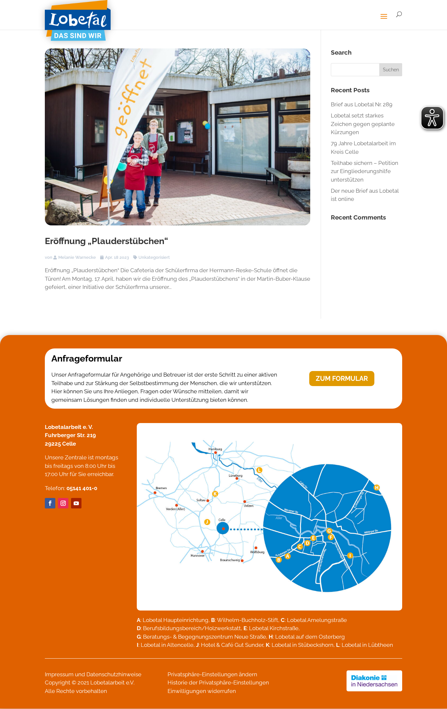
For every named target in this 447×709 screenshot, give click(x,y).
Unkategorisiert (154, 257)
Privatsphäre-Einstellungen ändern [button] (212, 674)
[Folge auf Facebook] (50, 503)
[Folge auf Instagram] (63, 503)
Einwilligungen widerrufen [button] (202, 691)
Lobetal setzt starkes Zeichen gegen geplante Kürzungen (363, 123)
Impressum (59, 674)
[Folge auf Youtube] (76, 503)
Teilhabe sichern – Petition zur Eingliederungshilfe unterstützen (364, 171)
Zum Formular (342, 378)
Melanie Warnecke (77, 257)
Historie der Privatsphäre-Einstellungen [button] (218, 682)
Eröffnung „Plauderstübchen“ (106, 241)
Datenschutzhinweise (113, 674)
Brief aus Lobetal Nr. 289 (361, 104)
